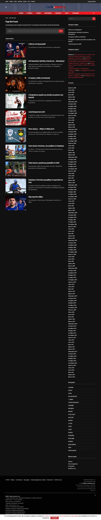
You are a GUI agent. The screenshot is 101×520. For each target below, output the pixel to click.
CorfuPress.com (58, 479)
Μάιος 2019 (71, 289)
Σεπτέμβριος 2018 (72, 307)
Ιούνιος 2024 (71, 148)
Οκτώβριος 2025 (72, 111)
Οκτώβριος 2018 (72, 305)
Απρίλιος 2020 (71, 263)
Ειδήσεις (13, 479)
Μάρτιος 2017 (71, 349)
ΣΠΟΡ (29, 1)
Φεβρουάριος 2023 (72, 185)
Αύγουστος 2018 (72, 310)
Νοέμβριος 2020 (72, 247)
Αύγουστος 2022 (72, 198)
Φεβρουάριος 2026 (72, 101)
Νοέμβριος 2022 (72, 192)
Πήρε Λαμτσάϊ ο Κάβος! (35, 197)
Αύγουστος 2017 (72, 337)
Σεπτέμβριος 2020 (72, 252)
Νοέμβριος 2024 (72, 136)
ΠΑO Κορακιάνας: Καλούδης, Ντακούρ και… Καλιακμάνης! (46, 61)
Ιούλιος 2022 (71, 201)
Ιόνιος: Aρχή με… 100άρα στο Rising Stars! (41, 129)
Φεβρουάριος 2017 (72, 351)
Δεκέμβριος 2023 (72, 162)
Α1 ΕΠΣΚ (70, 423)
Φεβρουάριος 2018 (72, 323)
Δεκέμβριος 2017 (72, 328)
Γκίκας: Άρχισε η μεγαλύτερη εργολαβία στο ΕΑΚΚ (43, 163)
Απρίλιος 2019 (71, 291)
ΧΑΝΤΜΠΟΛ (20, 1)
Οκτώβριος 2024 (72, 138)
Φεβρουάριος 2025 (72, 129)
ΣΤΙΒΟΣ (70, 393)
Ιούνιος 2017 (71, 342)
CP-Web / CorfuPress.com (88, 483)
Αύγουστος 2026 (72, 87)
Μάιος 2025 (71, 122)
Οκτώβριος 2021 (72, 222)
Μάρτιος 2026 (71, 99)
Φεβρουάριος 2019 (72, 296)
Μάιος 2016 (71, 372)
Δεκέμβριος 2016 (72, 356)
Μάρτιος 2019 (71, 293)
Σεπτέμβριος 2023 (72, 168)
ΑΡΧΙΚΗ (7, 1)
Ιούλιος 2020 (71, 256)
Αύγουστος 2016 (72, 365)
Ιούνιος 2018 (71, 314)
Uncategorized (72, 450)
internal (70, 441)
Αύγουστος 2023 (72, 171)
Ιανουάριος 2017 (72, 353)
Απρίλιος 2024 (71, 152)
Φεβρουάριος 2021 (72, 240)
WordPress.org (72, 468)
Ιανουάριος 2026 (72, 104)
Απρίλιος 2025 (71, 124)
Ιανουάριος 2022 (72, 215)
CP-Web (7, 479)
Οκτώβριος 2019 (72, 277)
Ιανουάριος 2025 (72, 131)
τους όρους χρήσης (74, 516)
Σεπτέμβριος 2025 (72, 113)
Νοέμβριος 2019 (72, 275)
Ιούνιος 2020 (71, 259)
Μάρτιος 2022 (71, 210)
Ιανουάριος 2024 (72, 159)
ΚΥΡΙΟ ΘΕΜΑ (71, 438)
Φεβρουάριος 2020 (72, 268)
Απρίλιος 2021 (71, 236)
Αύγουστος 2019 (72, 282)
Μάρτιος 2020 (71, 266)
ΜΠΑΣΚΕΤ (25, 1)
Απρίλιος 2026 (71, 97)
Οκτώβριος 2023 (72, 166)
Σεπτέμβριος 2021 (72, 224)
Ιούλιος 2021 (71, 229)
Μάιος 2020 (71, 261)
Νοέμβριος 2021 (72, 219)
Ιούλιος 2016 (71, 367)
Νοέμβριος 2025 (72, 108)
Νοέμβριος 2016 (72, 358)
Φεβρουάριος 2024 (72, 157)
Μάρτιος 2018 (71, 321)
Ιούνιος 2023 (71, 175)
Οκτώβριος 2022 (72, 194)
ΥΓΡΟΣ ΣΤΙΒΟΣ (71, 414)
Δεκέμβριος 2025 (72, 106)
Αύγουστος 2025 (72, 115)
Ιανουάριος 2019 (72, 298)
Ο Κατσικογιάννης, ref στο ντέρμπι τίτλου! (84, 54)
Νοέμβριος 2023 (72, 164)
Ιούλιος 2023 (71, 173)
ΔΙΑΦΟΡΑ (70, 420)
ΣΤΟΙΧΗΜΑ (33, 1)
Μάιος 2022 (71, 205)
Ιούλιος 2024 (71, 145)
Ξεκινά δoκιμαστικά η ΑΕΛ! (36, 112)
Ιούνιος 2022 (71, 203)
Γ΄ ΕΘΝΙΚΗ (11, 1)
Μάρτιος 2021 (71, 238)
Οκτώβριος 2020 (72, 249)
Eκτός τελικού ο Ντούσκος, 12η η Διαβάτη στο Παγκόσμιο (46, 146)
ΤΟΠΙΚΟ (15, 1)
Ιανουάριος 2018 (72, 326)
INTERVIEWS (71, 435)
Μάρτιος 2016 (71, 377)
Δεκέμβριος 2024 (72, 134)
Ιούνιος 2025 (71, 120)
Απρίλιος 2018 (71, 319)
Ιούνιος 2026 (71, 92)
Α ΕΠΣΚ (70, 426)
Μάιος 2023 (71, 178)
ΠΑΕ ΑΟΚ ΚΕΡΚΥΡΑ (72, 396)
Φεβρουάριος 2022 (72, 212)
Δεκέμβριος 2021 (72, 217)
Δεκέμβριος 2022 (72, 189)
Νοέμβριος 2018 (72, 303)
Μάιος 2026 (71, 94)
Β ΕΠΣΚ (70, 429)
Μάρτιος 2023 (71, 182)
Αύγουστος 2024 (72, 143)
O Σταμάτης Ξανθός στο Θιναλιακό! (39, 78)
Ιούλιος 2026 (71, 90)
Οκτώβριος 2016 (72, 360)
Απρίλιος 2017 (71, 347)
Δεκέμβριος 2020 (72, 245)
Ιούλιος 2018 (71, 312)
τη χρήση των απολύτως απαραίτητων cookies (55, 516)
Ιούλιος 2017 (71, 340)
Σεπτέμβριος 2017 (72, 335)
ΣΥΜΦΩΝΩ (54, 518)
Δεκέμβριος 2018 (72, 300)
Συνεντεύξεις (19, 479)
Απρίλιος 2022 (71, 208)
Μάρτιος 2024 (71, 155)
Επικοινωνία (50, 479)
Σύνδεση (70, 461)
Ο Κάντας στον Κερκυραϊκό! (37, 44)
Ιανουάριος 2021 (72, 242)
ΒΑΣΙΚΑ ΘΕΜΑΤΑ (72, 444)
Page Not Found (12, 17)
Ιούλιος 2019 (71, 284)
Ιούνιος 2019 (71, 286)
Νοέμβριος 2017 (72, 330)
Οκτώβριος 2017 (72, 333)
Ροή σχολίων (71, 466)
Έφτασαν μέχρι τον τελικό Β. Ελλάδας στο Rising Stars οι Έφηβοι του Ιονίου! (81, 65)
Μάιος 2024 (71, 150)
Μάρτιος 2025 (71, 127)
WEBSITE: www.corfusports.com (13, 496)
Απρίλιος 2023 (71, 180)
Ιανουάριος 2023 (72, 187)
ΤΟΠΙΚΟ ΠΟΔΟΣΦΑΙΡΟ (73, 402)
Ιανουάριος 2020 (72, 270)
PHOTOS (70, 390)
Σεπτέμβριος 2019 (72, 279)
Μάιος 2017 (71, 344)
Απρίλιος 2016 (71, 374)
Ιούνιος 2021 (71, 231)
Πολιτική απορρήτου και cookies (38, 479)
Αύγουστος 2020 (72, 254)
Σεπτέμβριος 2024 (72, 141)
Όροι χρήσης (26, 479)
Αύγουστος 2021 (72, 226)
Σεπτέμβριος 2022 (72, 196)
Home (7, 17)
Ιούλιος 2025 (71, 118)
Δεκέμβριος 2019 (72, 272)
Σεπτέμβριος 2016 (72, 363)
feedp (69, 447)
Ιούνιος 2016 (71, 370)
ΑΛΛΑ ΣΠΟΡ (71, 417)
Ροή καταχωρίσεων (73, 464)
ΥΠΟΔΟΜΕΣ (71, 405)
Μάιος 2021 (71, 233)
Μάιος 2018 (71, 316)
